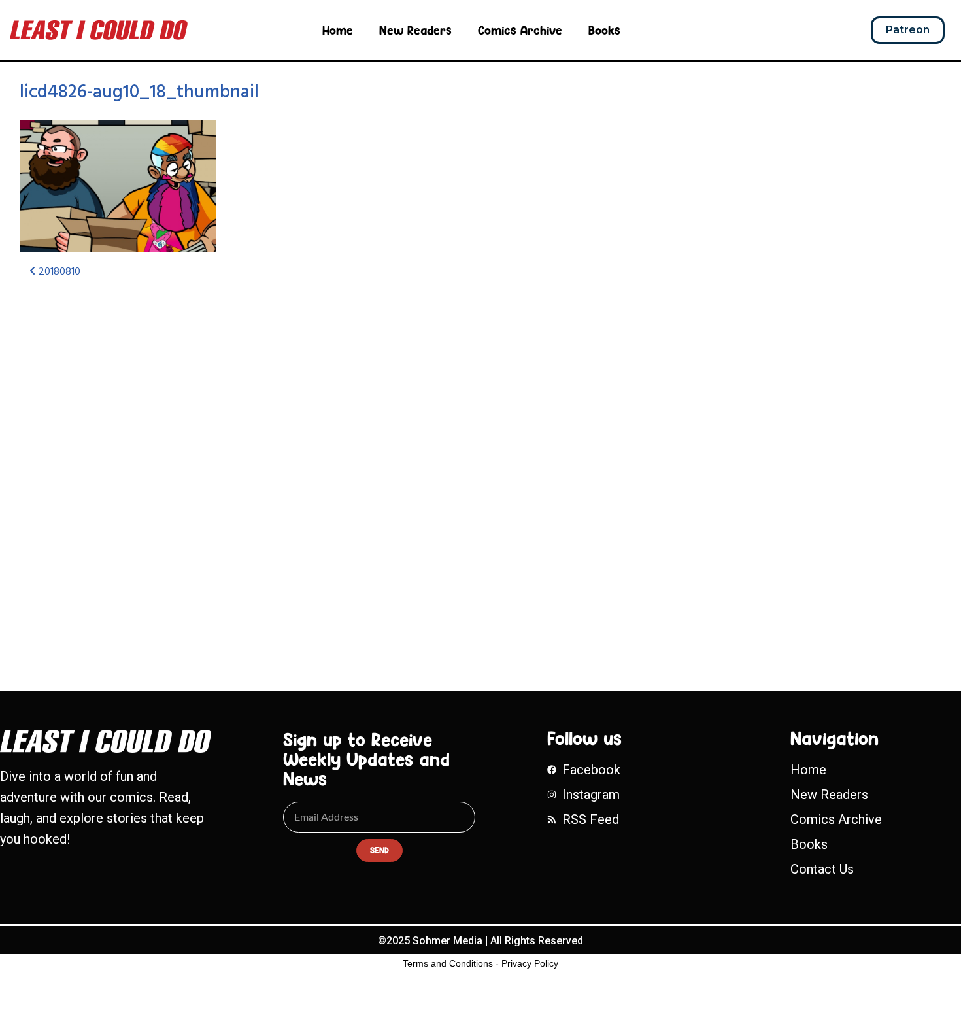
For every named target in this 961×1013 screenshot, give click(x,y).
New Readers (415, 30)
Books (604, 30)
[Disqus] (317, 463)
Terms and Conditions (448, 963)
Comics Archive (520, 30)
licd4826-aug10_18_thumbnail (139, 92)
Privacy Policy (529, 963)
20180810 (58, 272)
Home (337, 30)
